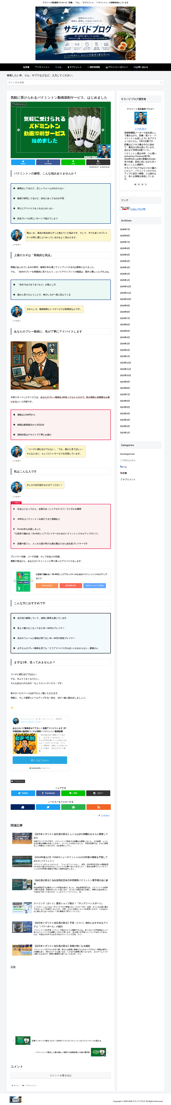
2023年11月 (125, 369)
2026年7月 (125, 229)
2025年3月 (125, 267)
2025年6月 (125, 248)
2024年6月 (125, 325)
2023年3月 (125, 420)
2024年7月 (125, 318)
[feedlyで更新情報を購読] (73, 807)
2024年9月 (125, 305)
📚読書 (123, 473)
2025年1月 (125, 280)
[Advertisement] (61, 999)
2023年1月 (125, 432)
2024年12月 (125, 286)
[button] (161, 82)
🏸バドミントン (18, 781)
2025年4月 (125, 261)
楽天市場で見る (71, 585)
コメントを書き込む (60, 1075)
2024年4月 (125, 337)
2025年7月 (125, 242)
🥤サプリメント (127, 479)
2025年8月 (125, 236)
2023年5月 (125, 407)
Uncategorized (127, 454)
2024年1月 (125, 356)
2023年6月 (125, 401)
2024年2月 (125, 350)
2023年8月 (125, 388)
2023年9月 (125, 382)
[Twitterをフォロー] (48, 807)
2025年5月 (125, 255)
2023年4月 (125, 413)
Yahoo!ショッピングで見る (95, 585)
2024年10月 (125, 299)
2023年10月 (125, 375)
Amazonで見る (47, 585)
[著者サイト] (23, 807)
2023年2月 (125, 426)
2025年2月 (125, 274)
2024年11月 (125, 293)
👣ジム (123, 467)
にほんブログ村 (138, 209)
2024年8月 (125, 312)
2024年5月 (125, 331)
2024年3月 (125, 344)
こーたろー (141, 129)
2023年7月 (125, 394)
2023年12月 (125, 363)
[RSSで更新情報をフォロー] (99, 807)
